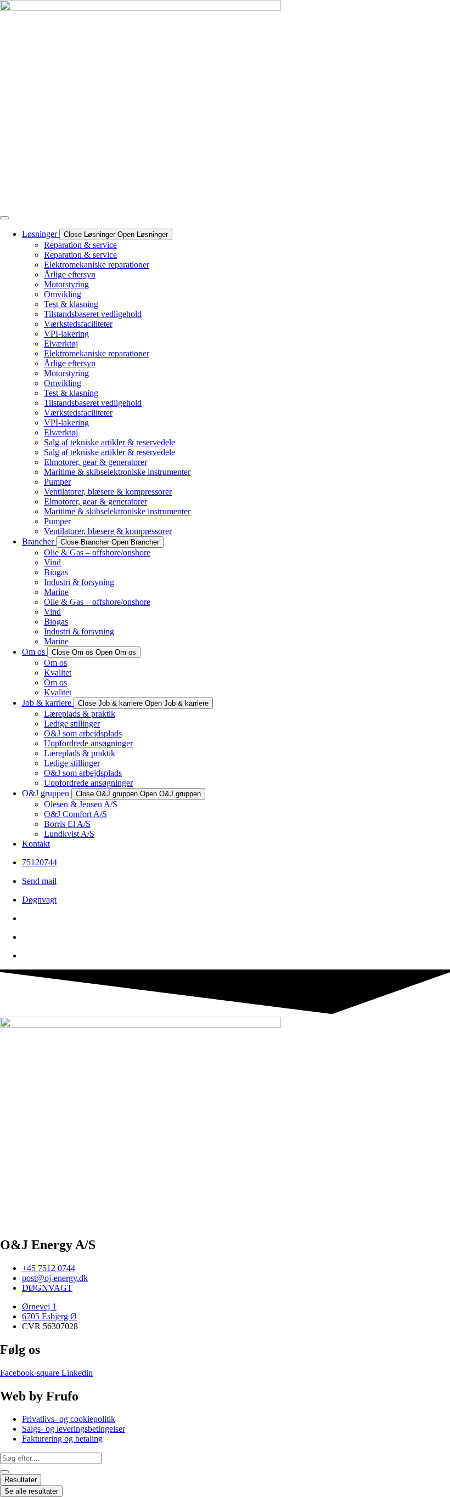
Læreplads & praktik (79, 713)
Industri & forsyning (79, 582)
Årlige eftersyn (69, 274)
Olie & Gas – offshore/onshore (97, 552)
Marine (56, 592)
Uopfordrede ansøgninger (88, 743)
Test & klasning (71, 304)
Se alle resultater (31, 1491)
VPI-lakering (66, 333)
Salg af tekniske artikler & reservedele (109, 442)
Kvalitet (57, 672)
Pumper (57, 481)
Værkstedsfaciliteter (78, 323)
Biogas (56, 572)
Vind (52, 562)
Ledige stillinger (72, 723)
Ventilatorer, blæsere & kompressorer (108, 491)
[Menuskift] (4, 217)
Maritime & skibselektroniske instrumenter (117, 472)
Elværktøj (61, 343)
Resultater (20, 1480)
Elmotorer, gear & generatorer (95, 462)
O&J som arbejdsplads (83, 733)
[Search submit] (4, 1471)
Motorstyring (66, 284)
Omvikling (62, 294)
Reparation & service (80, 245)
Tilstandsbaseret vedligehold (93, 314)
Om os (55, 662)
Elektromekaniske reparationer (96, 264)
